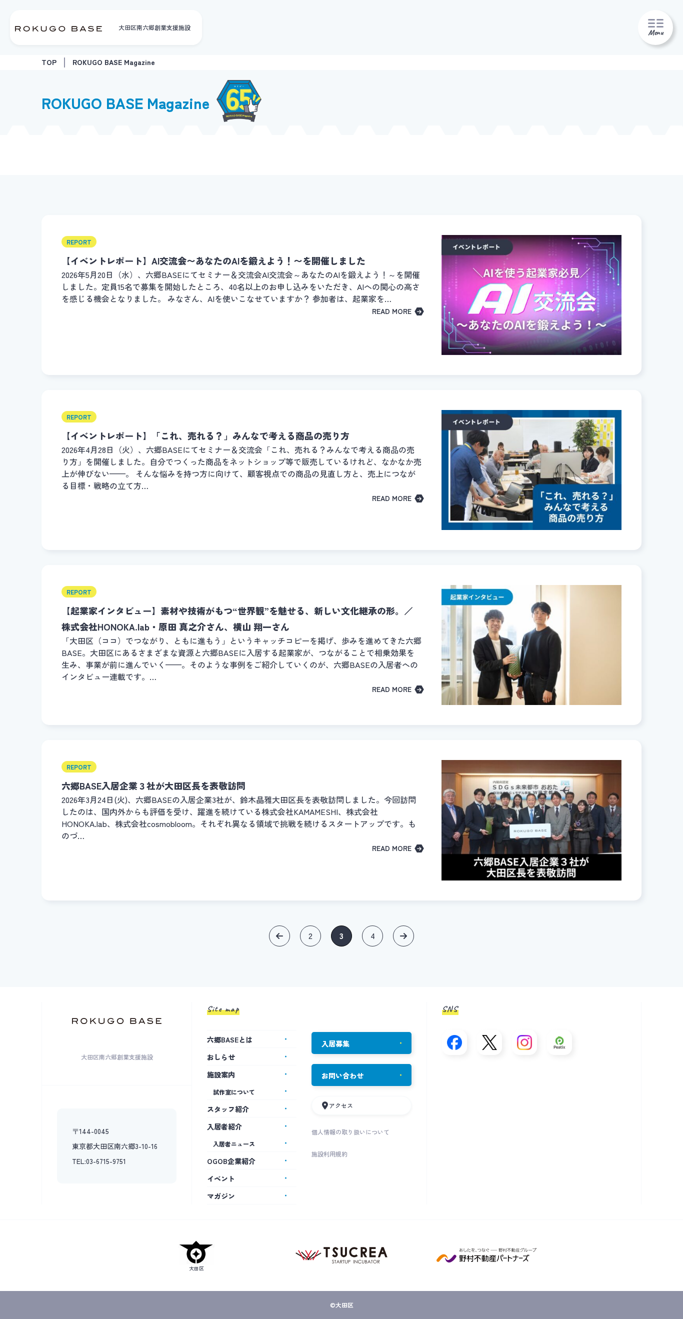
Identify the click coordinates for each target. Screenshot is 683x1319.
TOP (49, 62)
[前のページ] (279, 936)
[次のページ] (403, 936)
